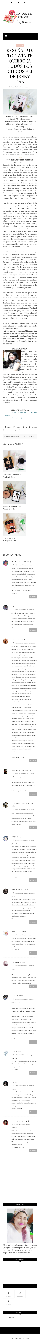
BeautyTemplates (25, 1338)
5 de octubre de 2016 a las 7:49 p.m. (23, 609)
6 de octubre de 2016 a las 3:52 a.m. (23, 773)
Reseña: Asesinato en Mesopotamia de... (11, 539)
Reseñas (19, 430)
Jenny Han (20, 45)
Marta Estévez (19, 932)
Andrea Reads (18, 640)
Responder (33, 596)
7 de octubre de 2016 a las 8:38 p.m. (23, 965)
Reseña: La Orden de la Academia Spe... (12, 476)
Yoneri (15, 1082)
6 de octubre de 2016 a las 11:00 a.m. (23, 893)
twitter (8, 1296)
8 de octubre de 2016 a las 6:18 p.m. (23, 1085)
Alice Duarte (18, 996)
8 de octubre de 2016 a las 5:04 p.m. (23, 1055)
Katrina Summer (20, 962)
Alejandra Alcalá (20, 1121)
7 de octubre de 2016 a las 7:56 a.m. (23, 935)
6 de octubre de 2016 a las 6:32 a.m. (23, 809)
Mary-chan (17, 837)
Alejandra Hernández (17, 87)
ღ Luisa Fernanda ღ (21, 562)
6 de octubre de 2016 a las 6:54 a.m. (23, 840)
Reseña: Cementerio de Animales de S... (12, 507)
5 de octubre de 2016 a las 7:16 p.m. (23, 565)
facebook (8, 1304)
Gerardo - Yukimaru (22, 770)
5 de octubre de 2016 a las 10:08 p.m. (23, 643)
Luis (14, 606)
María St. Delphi (20, 890)
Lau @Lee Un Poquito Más (22, 805)
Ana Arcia (16, 1051)
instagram (20, 1296)
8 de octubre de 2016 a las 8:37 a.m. (23, 999)
